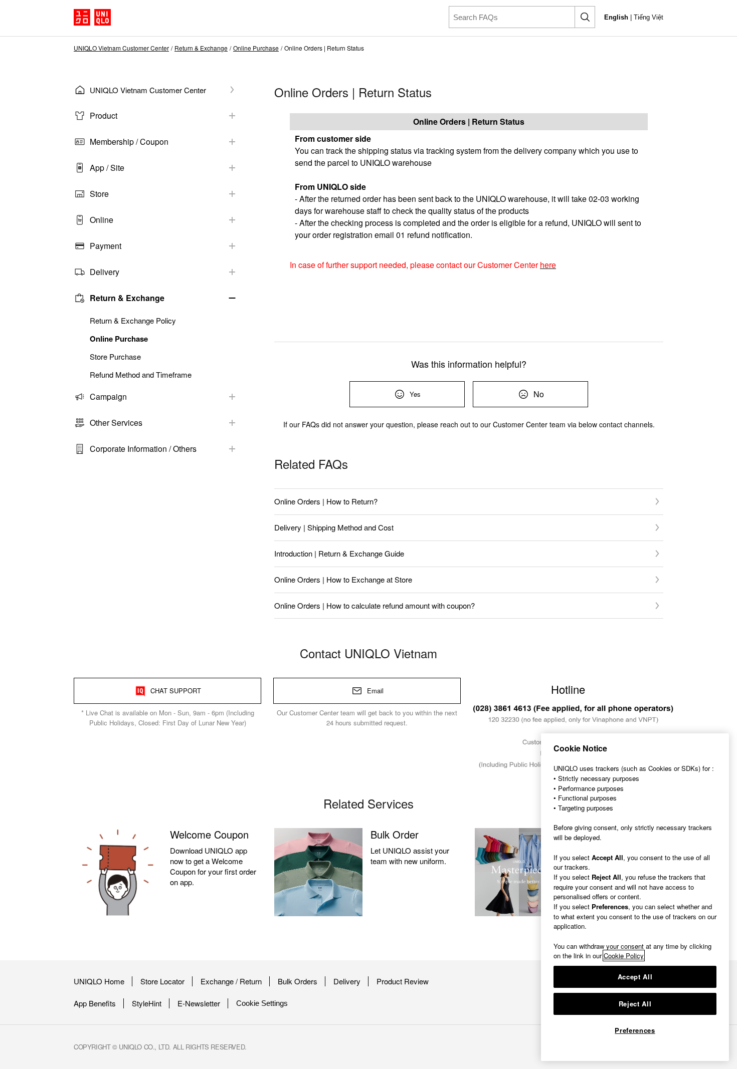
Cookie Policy (624, 955)
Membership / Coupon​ (129, 141)
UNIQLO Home (99, 981)
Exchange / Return (231, 981)
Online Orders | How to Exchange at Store (343, 579)
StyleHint (146, 1003)
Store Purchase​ (115, 357)
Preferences (635, 1030)
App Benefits (95, 1003)
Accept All (635, 976)
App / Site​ (107, 167)
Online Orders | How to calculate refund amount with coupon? (374, 605)
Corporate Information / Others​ (143, 448)
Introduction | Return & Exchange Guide (339, 553)
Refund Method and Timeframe (141, 375)
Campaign (108, 396)
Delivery (346, 981)
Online (101, 219)
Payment (105, 245)
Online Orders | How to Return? (326, 501)
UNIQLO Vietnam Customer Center (121, 48)
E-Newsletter (198, 1003)
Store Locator (162, 981)
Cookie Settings (262, 1003)
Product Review (403, 981)
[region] (635, 897)
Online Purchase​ (256, 48)
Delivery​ (104, 272)
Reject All (635, 1003)
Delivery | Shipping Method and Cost (334, 527)
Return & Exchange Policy (133, 321)
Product (103, 115)
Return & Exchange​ (201, 48)
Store (99, 193)
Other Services (116, 422)
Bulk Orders (297, 981)
